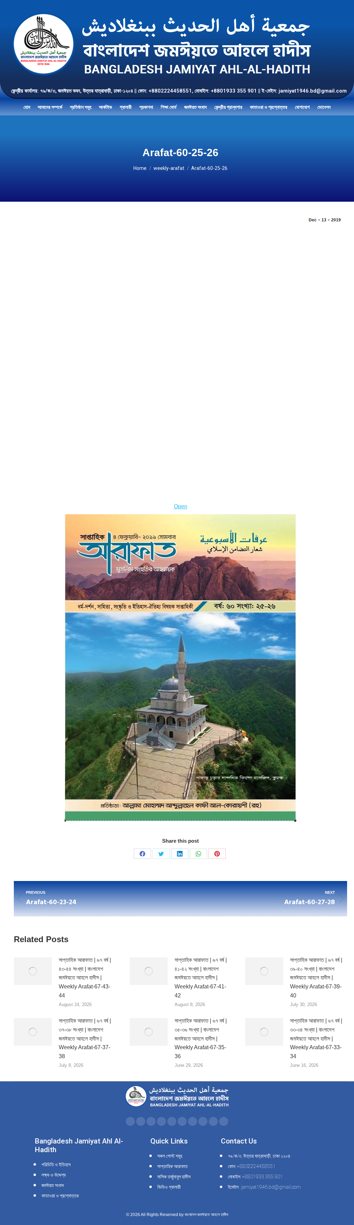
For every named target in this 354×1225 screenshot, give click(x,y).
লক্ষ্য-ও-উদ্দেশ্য (53, 1175)
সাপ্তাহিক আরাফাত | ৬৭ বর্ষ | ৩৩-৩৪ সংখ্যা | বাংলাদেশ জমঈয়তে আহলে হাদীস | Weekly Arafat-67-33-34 (316, 1038)
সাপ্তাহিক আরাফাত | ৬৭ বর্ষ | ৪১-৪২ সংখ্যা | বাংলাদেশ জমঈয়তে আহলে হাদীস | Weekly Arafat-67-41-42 (201, 977)
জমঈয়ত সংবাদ (52, 1185)
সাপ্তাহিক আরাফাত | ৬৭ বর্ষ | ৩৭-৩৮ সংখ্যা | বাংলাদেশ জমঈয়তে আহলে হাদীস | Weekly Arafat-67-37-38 (85, 1038)
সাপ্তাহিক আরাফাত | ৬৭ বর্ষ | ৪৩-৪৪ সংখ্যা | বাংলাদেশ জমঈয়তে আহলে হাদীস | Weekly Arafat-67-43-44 (85, 977)
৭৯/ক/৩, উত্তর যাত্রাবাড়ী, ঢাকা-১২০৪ (259, 1156)
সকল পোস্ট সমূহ (169, 1156)
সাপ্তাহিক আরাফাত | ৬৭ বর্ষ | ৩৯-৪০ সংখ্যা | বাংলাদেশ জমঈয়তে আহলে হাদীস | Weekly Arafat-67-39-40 (316, 977)
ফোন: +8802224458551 (252, 1166)
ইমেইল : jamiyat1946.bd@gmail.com (264, 1187)
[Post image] (33, 971)
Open (180, 506)
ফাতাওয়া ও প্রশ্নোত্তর (60, 1195)
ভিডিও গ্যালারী (169, 1187)
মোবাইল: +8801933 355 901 (255, 1176)
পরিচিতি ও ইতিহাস (56, 1164)
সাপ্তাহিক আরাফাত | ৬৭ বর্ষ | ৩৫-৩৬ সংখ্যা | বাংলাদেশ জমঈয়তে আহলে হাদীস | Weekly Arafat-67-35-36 (201, 1038)
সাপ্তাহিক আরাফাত (172, 1166)
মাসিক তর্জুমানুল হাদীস (173, 1176)
